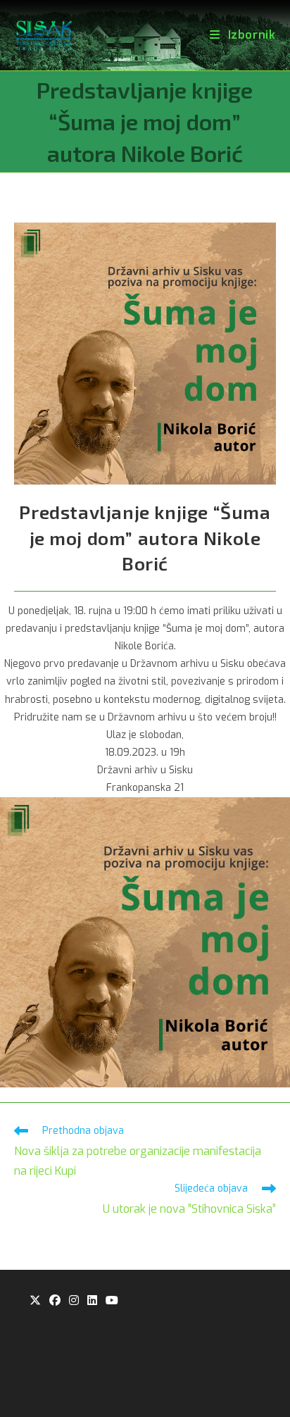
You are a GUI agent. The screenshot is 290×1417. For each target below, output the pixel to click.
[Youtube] (112, 1301)
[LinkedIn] (92, 1301)
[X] (35, 1301)
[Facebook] (55, 1301)
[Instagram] (74, 1301)
